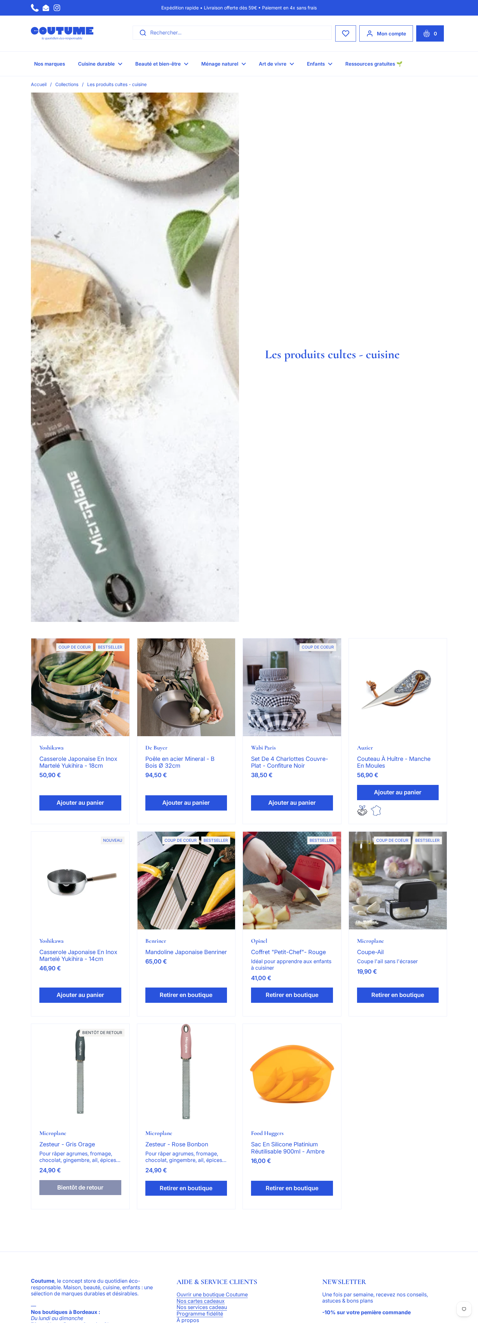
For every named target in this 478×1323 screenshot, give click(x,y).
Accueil (38, 84)
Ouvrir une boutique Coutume (212, 1295)
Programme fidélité (200, 1314)
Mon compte (391, 34)
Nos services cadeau (202, 1307)
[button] (430, 33)
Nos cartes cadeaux (201, 1301)
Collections (66, 84)
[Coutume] (62, 33)
